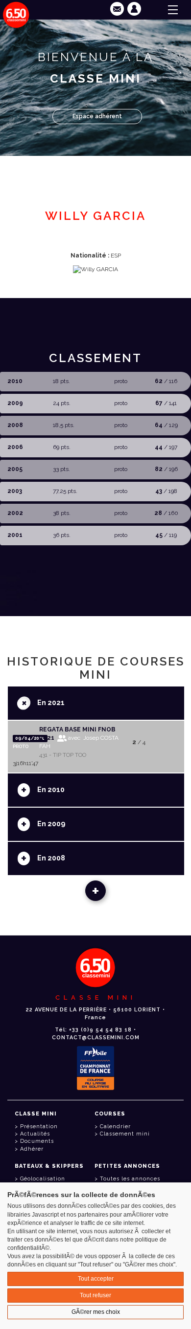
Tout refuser (95, 1295)
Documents (37, 1141)
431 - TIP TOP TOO (62, 754)
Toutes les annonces (130, 1179)
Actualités (35, 1134)
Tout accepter (96, 1278)
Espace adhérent (97, 116)
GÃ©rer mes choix (96, 1311)
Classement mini (125, 1134)
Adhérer (32, 1149)
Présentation (39, 1126)
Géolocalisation (42, 1179)
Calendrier (115, 1126)
